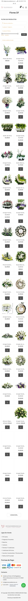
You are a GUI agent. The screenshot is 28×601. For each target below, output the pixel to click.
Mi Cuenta (5, 536)
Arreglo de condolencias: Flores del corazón (20, 344)
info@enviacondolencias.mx (9, 1)
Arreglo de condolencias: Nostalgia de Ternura (20, 187)
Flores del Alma (7, 58)
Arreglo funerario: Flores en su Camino (7, 317)
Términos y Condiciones (8, 547)
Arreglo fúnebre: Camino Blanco (20, 446)
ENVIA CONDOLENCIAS (17, 593)
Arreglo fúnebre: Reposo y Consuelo (20, 473)
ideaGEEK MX (17, 597)
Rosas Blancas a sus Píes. (20, 265)
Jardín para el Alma (20, 86)
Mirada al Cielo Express (7, 369)
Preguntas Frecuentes (8, 539)
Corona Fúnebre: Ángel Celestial (20, 240)
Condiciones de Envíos (8, 550)
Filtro (24, 34)
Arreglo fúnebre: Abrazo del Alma (7, 187)
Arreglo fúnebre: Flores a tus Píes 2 (7, 446)
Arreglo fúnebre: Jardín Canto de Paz (7, 163)
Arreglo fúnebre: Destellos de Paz (20, 421)
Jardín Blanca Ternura (20, 163)
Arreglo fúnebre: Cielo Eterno (7, 110)
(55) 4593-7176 (22, 1)
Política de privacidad (8, 555)
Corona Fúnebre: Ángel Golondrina (20, 317)
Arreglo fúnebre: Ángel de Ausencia (7, 394)
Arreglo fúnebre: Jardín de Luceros (7, 240)
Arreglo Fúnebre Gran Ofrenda (7, 212)
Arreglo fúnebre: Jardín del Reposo (20, 212)
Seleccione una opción (7, 67)
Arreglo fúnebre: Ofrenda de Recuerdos (7, 473)
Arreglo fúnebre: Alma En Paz (20, 110)
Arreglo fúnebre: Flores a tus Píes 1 (7, 344)
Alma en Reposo (7, 421)
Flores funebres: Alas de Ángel (7, 265)
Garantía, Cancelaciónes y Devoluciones (12, 553)
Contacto (4, 545)
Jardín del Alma (7, 135)
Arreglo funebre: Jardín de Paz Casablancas (20, 135)
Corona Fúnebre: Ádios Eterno (20, 292)
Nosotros (4, 542)
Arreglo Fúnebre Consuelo (7, 86)
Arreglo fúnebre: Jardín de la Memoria (20, 58)
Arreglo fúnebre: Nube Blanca (7, 292)
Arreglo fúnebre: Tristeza (20, 394)
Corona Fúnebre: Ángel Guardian (7, 498)
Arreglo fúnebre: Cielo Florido (20, 498)
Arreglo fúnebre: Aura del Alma (20, 369)
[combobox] (14, 27)
